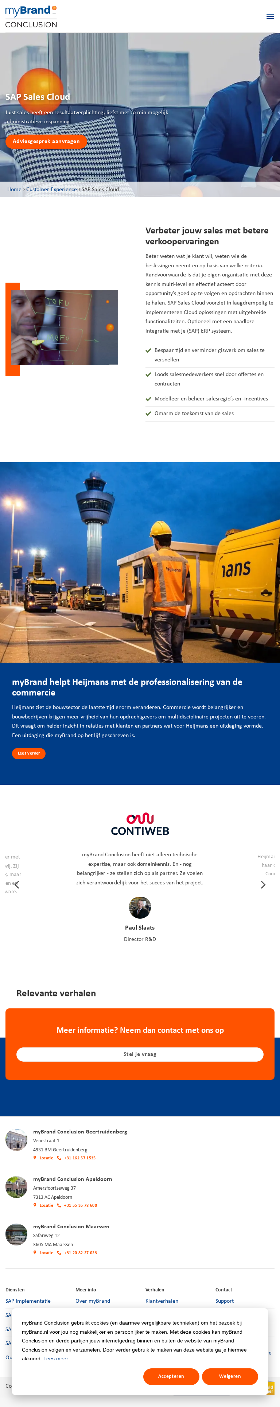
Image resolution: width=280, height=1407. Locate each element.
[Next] (262, 885)
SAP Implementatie (28, 1301)
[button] (270, 16)
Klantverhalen (161, 1301)
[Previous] (17, 885)
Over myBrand (92, 1301)
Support (224, 1301)
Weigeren (230, 1376)
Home (14, 190)
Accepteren (171, 1376)
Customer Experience (51, 190)
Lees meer (55, 1358)
